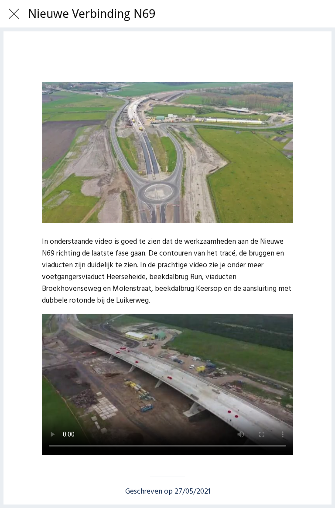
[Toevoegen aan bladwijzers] (167, 55)
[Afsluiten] (14, 14)
